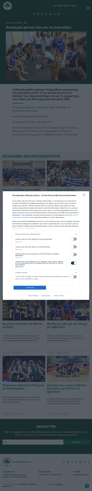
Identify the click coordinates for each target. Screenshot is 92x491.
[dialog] (46, 245)
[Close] (85, 195)
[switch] (74, 239)
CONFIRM (30, 287)
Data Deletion (33, 296)
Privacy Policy (59, 296)
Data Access (46, 296)
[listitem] (46, 234)
